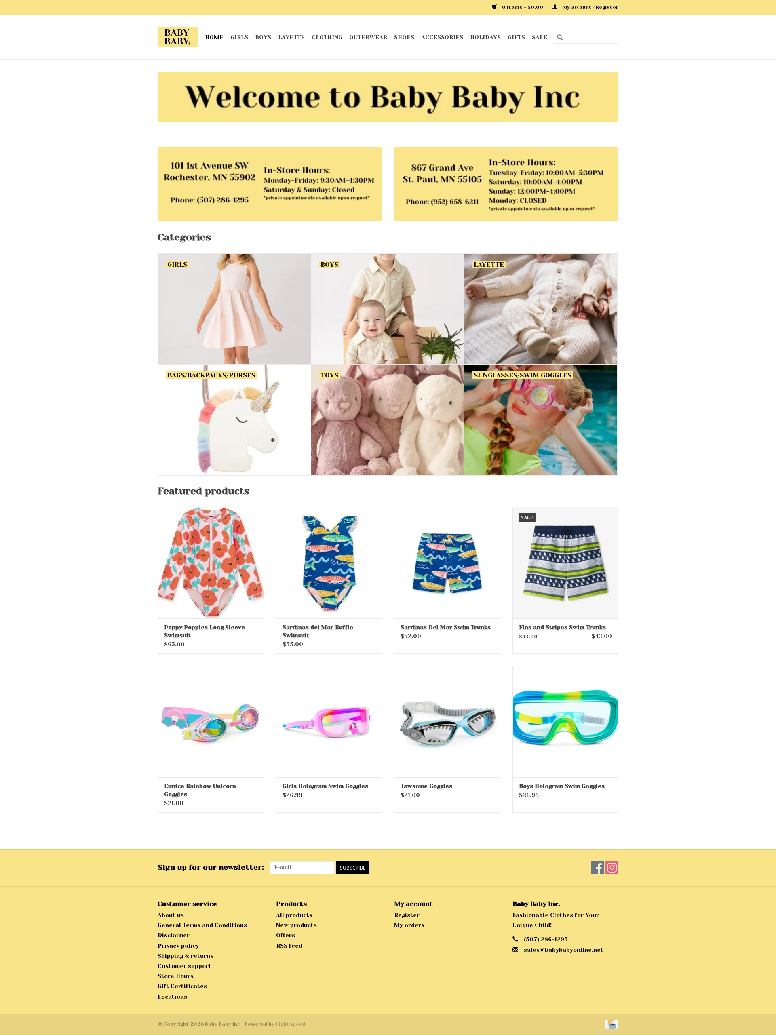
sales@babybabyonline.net (563, 949)
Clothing (327, 37)
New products (296, 925)
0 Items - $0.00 (522, 7)
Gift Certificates (182, 986)
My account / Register (589, 7)
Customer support (184, 966)
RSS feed (289, 945)
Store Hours (176, 976)
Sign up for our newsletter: (211, 867)
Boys (263, 37)
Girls (239, 37)
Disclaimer (174, 935)
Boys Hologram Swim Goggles (562, 786)
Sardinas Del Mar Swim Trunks (446, 627)
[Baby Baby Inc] (178, 37)
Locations (172, 996)
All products (294, 915)
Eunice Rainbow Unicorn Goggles (200, 790)
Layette (291, 37)
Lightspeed (291, 1024)
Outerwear (368, 37)
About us (171, 915)
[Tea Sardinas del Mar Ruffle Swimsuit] (329, 562)
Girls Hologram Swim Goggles (325, 786)
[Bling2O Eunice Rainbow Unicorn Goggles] (211, 721)
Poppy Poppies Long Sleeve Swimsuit (204, 631)
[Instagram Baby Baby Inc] (611, 867)
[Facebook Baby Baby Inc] (597, 867)
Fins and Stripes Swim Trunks (562, 627)
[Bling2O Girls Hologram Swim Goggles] (329, 721)
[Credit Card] (610, 1024)
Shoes (404, 37)
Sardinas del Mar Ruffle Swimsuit (318, 631)
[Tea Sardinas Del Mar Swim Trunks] (447, 562)
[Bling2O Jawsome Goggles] (447, 721)
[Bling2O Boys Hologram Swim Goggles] (565, 721)
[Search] (560, 37)
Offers (285, 935)
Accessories (442, 37)
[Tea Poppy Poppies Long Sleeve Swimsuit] (211, 562)
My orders (409, 925)
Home (214, 37)
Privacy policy (178, 945)
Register (407, 915)
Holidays (485, 37)
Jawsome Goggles (426, 786)
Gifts (516, 37)
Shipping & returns (185, 956)
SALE (539, 37)
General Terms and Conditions (202, 925)
